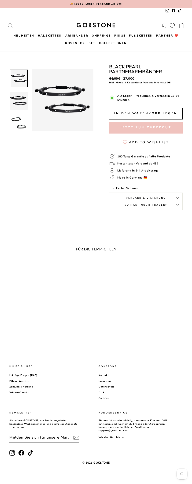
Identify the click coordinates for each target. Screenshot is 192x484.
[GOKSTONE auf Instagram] (12, 453)
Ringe (120, 35)
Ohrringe (101, 35)
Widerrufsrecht (19, 392)
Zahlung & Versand (21, 386)
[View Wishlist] (172, 25)
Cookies (104, 398)
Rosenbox (75, 43)
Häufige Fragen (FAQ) (23, 375)
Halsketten (50, 35)
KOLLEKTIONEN (113, 43)
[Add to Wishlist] (44, 268)
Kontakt (104, 375)
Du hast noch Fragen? (146, 204)
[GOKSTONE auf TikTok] (30, 453)
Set (92, 43)
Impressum (105, 381)
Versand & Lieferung (146, 197)
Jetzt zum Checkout (145, 127)
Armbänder (77, 35)
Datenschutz (106, 386)
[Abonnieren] (76, 437)
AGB (101, 392)
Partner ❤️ (167, 35)
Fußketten (141, 35)
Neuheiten (24, 35)
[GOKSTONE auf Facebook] (21, 453)
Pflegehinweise (19, 381)
